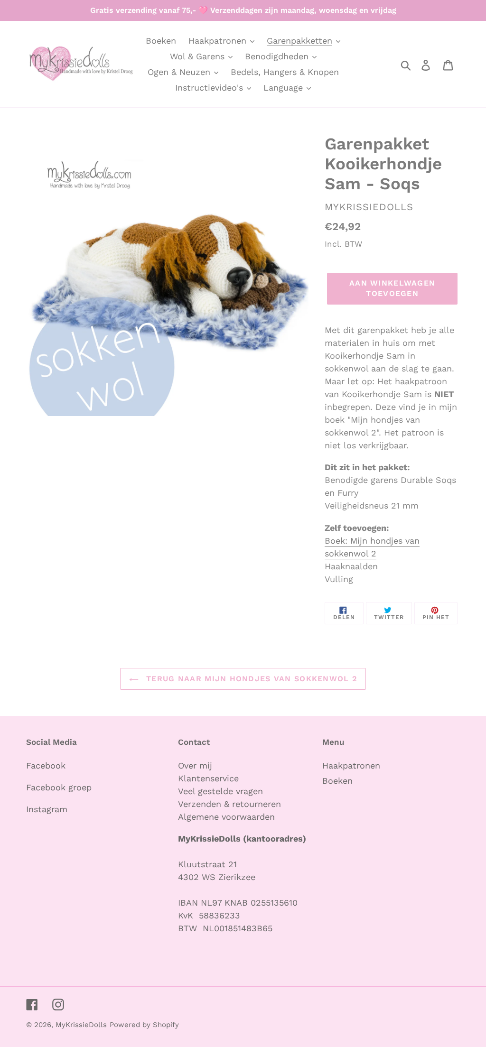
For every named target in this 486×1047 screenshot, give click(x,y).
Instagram (46, 809)
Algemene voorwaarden (226, 817)
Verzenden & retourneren (229, 804)
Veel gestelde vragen (220, 791)
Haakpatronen (351, 765)
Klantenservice (208, 778)
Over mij (196, 765)
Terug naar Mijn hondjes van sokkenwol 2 (250, 678)
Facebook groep (59, 787)
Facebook (45, 765)
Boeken (337, 781)
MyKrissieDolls (81, 1024)
